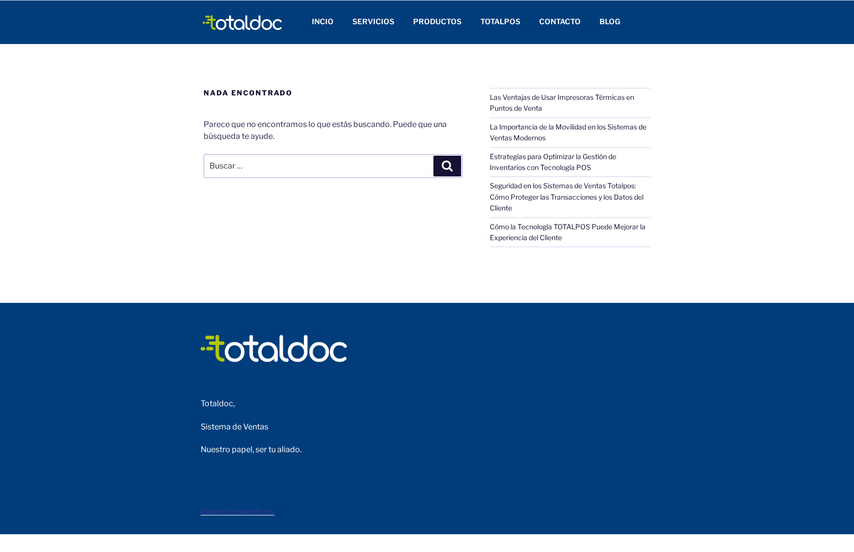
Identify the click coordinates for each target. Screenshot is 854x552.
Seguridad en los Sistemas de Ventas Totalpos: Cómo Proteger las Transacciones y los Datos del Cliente (566, 196)
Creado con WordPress (237, 511)
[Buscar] (447, 166)
